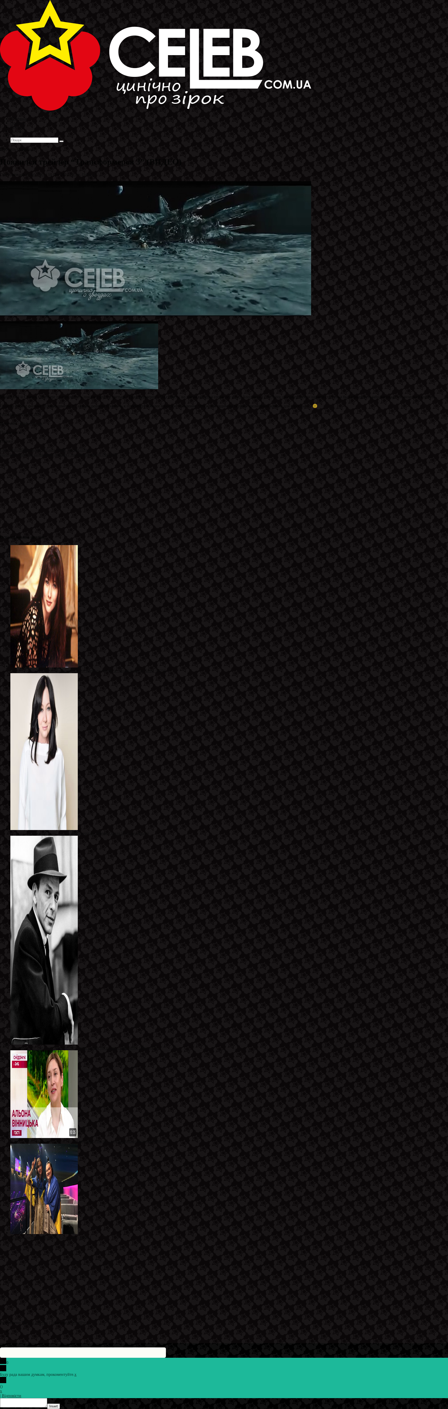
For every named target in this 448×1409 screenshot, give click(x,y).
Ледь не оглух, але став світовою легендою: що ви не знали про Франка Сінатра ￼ (84, 1048)
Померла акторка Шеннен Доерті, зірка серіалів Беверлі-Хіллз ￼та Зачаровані (79, 833)
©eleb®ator (35, 174)
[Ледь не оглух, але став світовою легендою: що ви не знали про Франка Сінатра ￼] (44, 1043)
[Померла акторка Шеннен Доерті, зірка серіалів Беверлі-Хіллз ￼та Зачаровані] (44, 828)
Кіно (76, 174)
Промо (88, 174)
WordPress (80, 1322)
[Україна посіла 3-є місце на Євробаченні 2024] (44, 1232)
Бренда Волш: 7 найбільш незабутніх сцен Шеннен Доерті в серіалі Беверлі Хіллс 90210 (88, 671)
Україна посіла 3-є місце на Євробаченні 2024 (50, 1237)
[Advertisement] (155, 493)
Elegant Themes (35, 1322)
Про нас (18, 135)
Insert (53, 1406)
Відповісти (11, 1395)
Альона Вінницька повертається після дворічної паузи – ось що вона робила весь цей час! (90, 1141)
